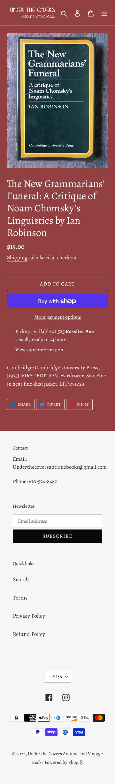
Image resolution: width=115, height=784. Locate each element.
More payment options (57, 317)
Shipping (17, 257)
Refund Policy (29, 634)
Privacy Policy (29, 616)
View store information (39, 349)
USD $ (55, 676)
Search (21, 579)
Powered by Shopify (64, 762)
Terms (20, 597)
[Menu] (104, 12)
